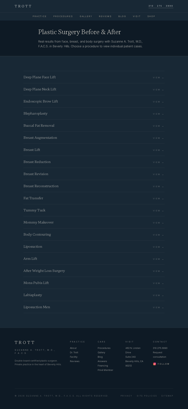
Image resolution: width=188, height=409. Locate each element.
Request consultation (159, 354)
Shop (151, 16)
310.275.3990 (160, 348)
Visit (137, 16)
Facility (73, 356)
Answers (102, 361)
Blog (122, 16)
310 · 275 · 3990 (161, 6)
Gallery (86, 16)
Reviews (105, 16)
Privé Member (105, 370)
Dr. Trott (74, 352)
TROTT (23, 6)
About (73, 348)
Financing (103, 365)
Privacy (126, 396)
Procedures (63, 16)
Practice (40, 16)
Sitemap (167, 396)
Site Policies (147, 396)
